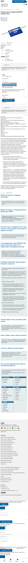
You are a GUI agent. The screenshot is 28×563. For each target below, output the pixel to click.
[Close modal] (2, 508)
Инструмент (3, 463)
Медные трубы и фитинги (6, 479)
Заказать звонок (6, 521)
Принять (4, 504)
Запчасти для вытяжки (6, 474)
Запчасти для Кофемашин (7, 456)
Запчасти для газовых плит (7, 470)
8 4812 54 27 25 (4, 487)
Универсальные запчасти (6, 462)
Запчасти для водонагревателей (8, 451)
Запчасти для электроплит (7, 448)
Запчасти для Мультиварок (7, 458)
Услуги (2, 476)
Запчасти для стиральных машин (8, 439)
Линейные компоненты (6, 478)
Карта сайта (3, 431)
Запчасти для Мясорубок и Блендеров (9, 455)
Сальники (3, 116)
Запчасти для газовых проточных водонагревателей (12, 472)
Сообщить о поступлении (9, 84)
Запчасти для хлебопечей (6, 440)
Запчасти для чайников (6, 446)
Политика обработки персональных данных (10, 430)
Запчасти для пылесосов (6, 449)
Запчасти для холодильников (7, 437)
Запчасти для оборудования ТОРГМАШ (9, 469)
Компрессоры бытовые (6, 460)
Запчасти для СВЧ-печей (6, 444)
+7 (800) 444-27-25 (5, 488)
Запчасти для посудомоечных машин (9, 453)
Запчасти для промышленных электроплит (10, 467)
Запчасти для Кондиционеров (7, 442)
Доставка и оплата (5, 481)
